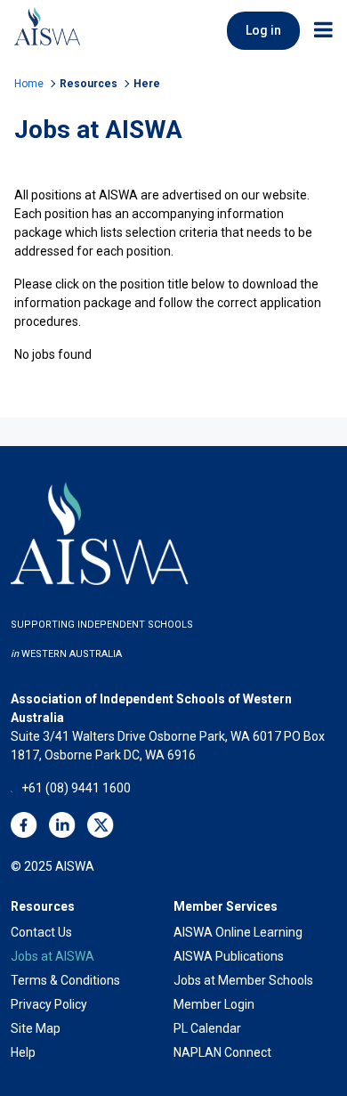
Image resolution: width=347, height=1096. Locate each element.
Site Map (36, 1028)
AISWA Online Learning (238, 932)
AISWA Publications (229, 956)
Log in (263, 30)
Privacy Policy (49, 1004)
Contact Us (41, 932)
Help (23, 1052)
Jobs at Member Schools (243, 980)
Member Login (214, 1004)
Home (29, 83)
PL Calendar (207, 1028)
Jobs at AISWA (52, 956)
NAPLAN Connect (222, 1052)
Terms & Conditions (65, 980)
